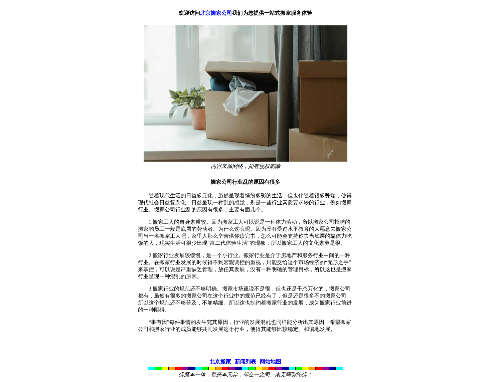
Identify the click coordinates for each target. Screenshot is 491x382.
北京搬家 (220, 361)
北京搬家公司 (216, 13)
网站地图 (270, 361)
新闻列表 (245, 361)
